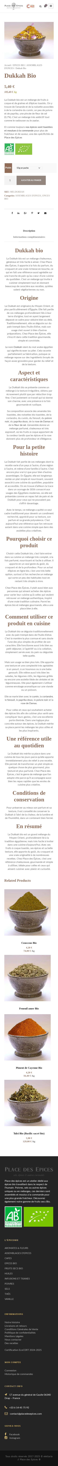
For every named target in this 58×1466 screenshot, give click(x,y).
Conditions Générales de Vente (21, 1329)
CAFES (8, 1258)
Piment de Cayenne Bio (29, 1067)
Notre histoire (12, 1322)
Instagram (14, 1438)
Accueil (7, 65)
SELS (7, 1289)
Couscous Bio (29, 942)
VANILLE (9, 1299)
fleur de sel (20, 425)
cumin (35, 696)
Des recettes (11, 1343)
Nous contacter (13, 1339)
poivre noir (42, 700)
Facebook (14, 1434)
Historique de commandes (19, 1374)
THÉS (7, 1294)
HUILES (9, 1274)
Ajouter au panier (31, 180)
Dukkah (18, 347)
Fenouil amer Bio (29, 1008)
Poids (8, 167)
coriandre (47, 696)
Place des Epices (13, 137)
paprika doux (21, 421)
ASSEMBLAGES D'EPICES (28, 196)
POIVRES (9, 1284)
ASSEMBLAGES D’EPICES (18, 1253)
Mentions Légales (14, 1336)
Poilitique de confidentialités (20, 1333)
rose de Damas (43, 421)
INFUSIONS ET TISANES (17, 1279)
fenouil (11, 700)
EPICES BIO (19, 65)
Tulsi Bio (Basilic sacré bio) (29, 1133)
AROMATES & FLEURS (16, 1248)
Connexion (10, 1370)
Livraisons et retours (16, 1326)
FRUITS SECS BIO (14, 1268)
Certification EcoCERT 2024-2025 (23, 1350)
